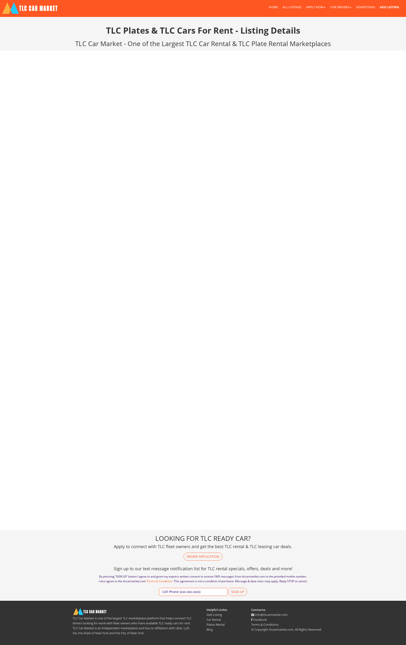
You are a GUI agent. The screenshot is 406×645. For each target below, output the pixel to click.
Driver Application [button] (203, 556)
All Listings (292, 7)
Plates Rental (216, 624)
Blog (210, 629)
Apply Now (314, 7)
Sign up (237, 592)
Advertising (365, 7)
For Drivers (339, 7)
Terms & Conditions (159, 581)
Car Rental (214, 619)
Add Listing (214, 615)
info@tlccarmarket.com (271, 615)
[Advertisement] (294, 95)
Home (273, 7)
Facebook (260, 619)
